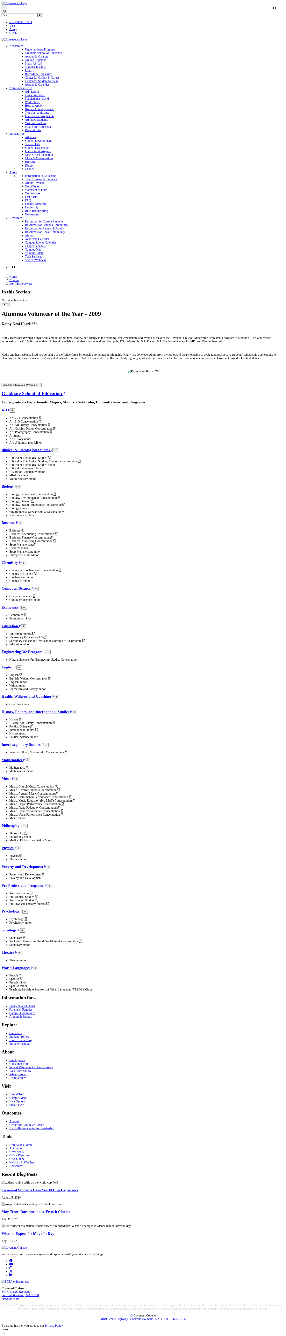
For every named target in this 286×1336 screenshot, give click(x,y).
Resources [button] (15, 218)
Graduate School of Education (43, 53)
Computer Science (16, 588)
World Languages (16, 968)
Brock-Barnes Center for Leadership (31, 1128)
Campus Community (22, 1013)
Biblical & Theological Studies (26, 450)
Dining (29, 165)
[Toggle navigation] (6, 304)
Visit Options (17, 1101)
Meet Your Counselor (38, 126)
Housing (30, 161)
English (8, 667)
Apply (13, 29)
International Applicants (39, 116)
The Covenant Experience (41, 179)
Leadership (32, 207)
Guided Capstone (35, 60)
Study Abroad (33, 63)
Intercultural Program (38, 151)
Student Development (38, 140)
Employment (17, 1060)
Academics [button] (16, 46)
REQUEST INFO (20, 22)
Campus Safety (34, 253)
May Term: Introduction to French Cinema (36, 1212)
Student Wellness (35, 260)
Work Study (32, 102)
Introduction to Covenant (40, 175)
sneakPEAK (17, 1105)
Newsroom (32, 214)
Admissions (32, 91)
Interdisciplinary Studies (21, 744)
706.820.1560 (10, 1298)
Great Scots (16, 1151)
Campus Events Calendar (40, 242)
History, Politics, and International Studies (36, 712)
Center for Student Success (41, 81)
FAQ (28, 200)
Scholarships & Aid (37, 98)
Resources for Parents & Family (44, 228)
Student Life (32, 144)
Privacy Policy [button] (54, 1325)
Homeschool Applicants (39, 109)
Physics (8, 848)
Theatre (8, 952)
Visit (12, 25)
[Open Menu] (4, 7)
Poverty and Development (23, 867)
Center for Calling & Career (42, 77)
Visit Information (35, 123)
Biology (8, 486)
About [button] (13, 172)
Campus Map (33, 249)
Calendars (15, 1033)
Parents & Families (20, 1009)
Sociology (10, 930)
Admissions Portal (20, 1144)
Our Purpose (32, 193)
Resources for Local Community (45, 232)
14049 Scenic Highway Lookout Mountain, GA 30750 (20, 1293)
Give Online (17, 1159)
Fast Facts (31, 196)
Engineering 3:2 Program (22, 652)
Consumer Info (18, 1063)
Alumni (29, 235)
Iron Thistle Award (20, 283)
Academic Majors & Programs (20, 385)
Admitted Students (36, 119)
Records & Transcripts (38, 74)
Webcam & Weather (21, 1162)
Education (10, 626)
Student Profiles (19, 1036)
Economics (11, 607)
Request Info (33, 130)
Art (5, 410)
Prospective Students (22, 1006)
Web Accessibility (20, 1070)
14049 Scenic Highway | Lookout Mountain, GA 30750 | (134, 1319)
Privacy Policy (18, 1074)
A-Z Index (15, 1148)
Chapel (29, 168)
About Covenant (35, 182)
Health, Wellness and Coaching (27, 696)
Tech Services (33, 256)
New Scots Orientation (39, 154)
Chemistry (10, 563)
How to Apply (34, 105)
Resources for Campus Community (46, 225)
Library (29, 70)
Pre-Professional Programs (23, 885)
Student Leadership (37, 147)
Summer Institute (35, 67)
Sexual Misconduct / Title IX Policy (31, 1067)
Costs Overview (35, 95)
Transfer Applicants (37, 112)
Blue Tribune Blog (36, 211)
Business (9, 523)
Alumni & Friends (20, 1016)
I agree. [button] (6, 1329)
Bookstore (15, 1166)
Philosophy (11, 826)
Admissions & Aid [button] (20, 88)
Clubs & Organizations (39, 158)
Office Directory (19, 1155)
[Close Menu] (4, 11)
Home (13, 276)
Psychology (11, 911)
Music (7, 779)
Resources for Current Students (44, 221)
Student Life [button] (17, 133)
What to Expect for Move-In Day (28, 1233)
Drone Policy (17, 1077)
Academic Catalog (36, 56)
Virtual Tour (16, 1094)
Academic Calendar (37, 84)
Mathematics (12, 760)
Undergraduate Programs (40, 49)
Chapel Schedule (35, 246)
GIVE (13, 32)
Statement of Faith (36, 189)
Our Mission (32, 186)
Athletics (30, 137)
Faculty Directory (35, 204)
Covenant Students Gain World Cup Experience (40, 1190)
